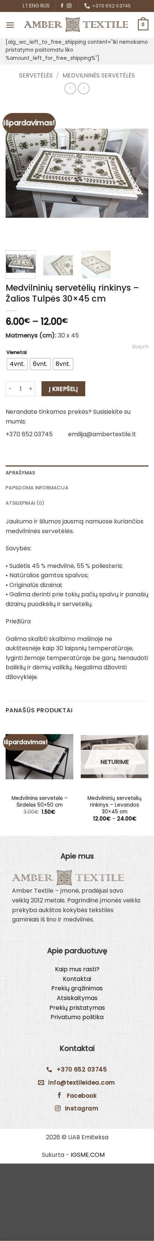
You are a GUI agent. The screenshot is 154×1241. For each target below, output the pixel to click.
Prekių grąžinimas (77, 988)
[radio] (17, 364)
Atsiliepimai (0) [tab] (25, 503)
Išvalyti (140, 346)
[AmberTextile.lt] (76, 24)
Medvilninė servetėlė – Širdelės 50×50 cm (40, 801)
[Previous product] (83, 88)
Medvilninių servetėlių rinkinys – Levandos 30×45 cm (114, 805)
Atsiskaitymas (77, 998)
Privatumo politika (77, 1017)
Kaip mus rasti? (77, 969)
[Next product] (70, 88)
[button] (10, 25)
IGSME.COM (88, 1154)
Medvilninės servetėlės (98, 75)
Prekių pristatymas (77, 1007)
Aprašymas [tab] (20, 473)
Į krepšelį (63, 389)
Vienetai (16, 352)
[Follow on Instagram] (69, 6)
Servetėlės (36, 75)
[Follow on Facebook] (62, 6)
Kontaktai (77, 979)
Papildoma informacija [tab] (37, 488)
